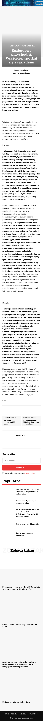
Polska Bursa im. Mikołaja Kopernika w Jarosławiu (31, 422)
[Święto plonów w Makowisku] (8, 524)
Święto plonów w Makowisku (27, 524)
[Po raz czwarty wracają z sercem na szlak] (8, 502)
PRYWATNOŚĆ (33, 714)
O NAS (7, 714)
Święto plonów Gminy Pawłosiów (24, 534)
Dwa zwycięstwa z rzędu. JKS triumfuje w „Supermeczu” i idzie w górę (27, 491)
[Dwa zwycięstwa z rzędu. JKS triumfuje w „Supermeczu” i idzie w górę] (8, 492)
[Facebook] (10, 441)
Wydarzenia (28, 46)
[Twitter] (15, 441)
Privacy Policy (29, 473)
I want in (20, 467)
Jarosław (13, 46)
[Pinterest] (21, 441)
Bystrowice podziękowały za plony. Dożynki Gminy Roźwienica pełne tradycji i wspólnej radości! (27, 513)
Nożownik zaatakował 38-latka (10, 422)
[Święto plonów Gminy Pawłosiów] (8, 534)
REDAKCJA (23, 714)
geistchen (24, 70)
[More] (32, 441)
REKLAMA (14, 714)
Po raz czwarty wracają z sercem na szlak (26, 502)
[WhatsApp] (26, 441)
